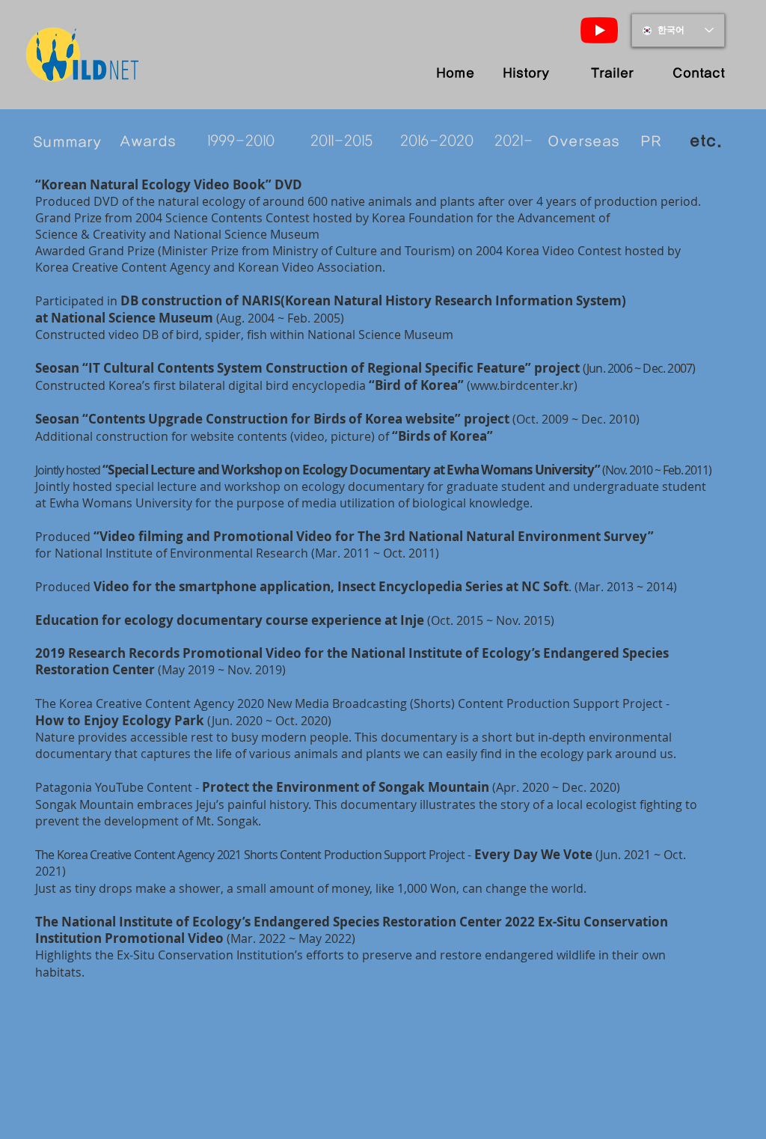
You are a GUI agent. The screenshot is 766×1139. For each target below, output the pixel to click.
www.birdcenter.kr (522, 385)
